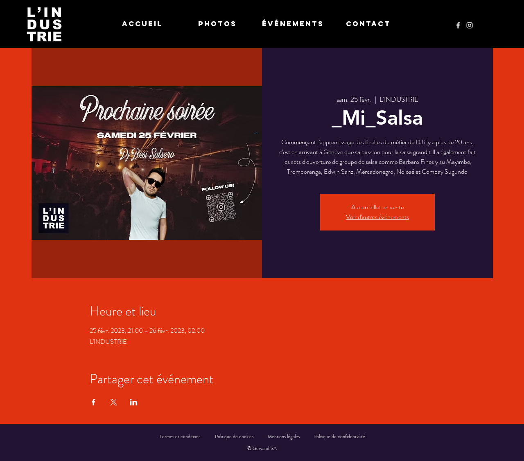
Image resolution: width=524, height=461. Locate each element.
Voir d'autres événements (377, 217)
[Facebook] (458, 25)
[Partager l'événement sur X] (113, 402)
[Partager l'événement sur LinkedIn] (134, 402)
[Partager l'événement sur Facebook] (93, 402)
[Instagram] (469, 25)
